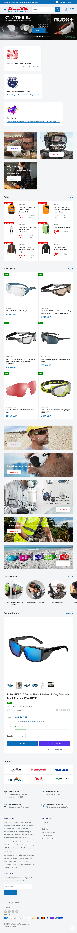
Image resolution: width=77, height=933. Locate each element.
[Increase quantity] (28, 736)
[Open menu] (5, 9)
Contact (45, 826)
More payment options (55, 749)
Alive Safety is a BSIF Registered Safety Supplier (23, 95)
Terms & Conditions (49, 839)
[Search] (57, 9)
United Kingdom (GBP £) (12, 903)
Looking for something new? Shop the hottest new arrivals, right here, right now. (33, 121)
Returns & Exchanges (49, 832)
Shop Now (66, 30)
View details (68, 613)
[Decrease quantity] (17, 736)
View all (70, 197)
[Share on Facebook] (57, 709)
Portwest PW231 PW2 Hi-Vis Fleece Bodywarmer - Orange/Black (62, 209)
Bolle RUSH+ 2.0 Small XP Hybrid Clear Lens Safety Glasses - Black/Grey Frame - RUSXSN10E (20, 361)
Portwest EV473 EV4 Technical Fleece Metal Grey (26, 249)
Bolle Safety (10, 308)
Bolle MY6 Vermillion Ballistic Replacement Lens (20, 411)
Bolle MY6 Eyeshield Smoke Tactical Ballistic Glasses (55, 360)
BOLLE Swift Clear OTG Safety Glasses (18, 311)
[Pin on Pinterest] (60, 709)
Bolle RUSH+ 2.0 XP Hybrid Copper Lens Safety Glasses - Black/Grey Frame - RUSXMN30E (56, 312)
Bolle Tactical (45, 356)
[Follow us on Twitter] (9, 911)
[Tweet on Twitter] (64, 709)
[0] (71, 9)
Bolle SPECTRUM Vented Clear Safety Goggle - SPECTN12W (56, 411)
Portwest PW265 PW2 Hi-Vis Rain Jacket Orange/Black (27, 209)
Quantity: (10, 736)
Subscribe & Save (65, 2)
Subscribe (10, 893)
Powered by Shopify (10, 926)
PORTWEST (22, 204)
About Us (45, 822)
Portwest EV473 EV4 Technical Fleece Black (61, 248)
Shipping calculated (29, 721)
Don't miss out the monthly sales (17, 67)
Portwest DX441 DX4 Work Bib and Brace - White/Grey (27, 229)
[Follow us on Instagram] (13, 911)
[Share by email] (68, 709)
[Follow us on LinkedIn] (16, 911)
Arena (56, 224)
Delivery (45, 829)
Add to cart (22, 743)
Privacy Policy (47, 835)
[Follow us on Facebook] (5, 911)
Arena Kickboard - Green (62, 227)
